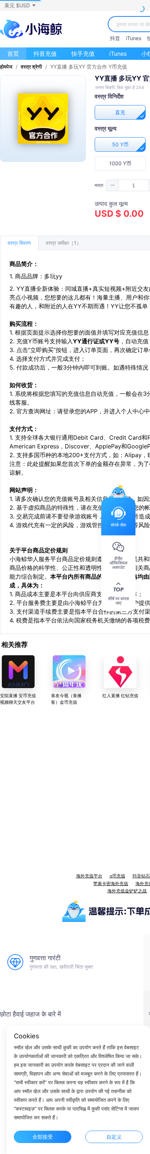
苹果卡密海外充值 (110, 883)
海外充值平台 (89, 876)
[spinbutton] (134, 185)
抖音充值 (45, 53)
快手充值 (83, 53)
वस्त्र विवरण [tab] (19, 243)
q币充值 (117, 876)
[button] (19, 5)
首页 (13, 53)
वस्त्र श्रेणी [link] (31, 66)
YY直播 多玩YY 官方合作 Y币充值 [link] (88, 66)
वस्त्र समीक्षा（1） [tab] (64, 243)
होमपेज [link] (6, 66)
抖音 (115, 38)
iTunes (133, 38)
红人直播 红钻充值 (120, 695)
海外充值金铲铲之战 (127, 891)
